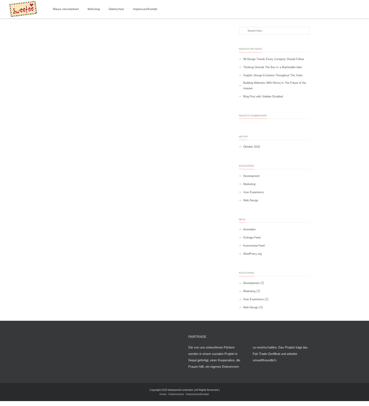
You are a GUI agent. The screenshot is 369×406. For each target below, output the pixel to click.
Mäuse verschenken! (66, 9)
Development (251, 176)
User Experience (253, 192)
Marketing (249, 184)
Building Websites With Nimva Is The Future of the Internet (274, 85)
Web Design (250, 200)
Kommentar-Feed (254, 245)
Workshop (94, 9)
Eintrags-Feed (252, 237)
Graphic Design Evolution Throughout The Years (273, 75)
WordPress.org (252, 253)
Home (163, 394)
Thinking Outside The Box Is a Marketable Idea (272, 67)
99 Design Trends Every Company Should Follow (273, 59)
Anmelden (249, 229)
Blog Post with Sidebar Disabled (263, 96)
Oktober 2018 (251, 146)
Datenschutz (116, 9)
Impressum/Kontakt (145, 9)
